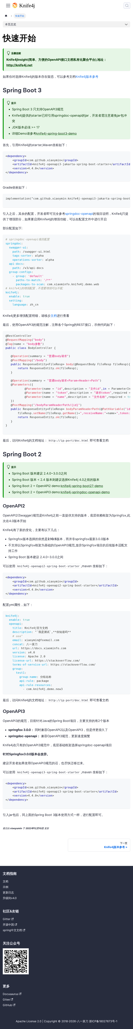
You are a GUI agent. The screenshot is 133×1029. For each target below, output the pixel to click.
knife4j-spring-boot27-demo (82, 486)
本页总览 (10, 24)
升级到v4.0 (10, 898)
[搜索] (127, 5)
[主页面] (6, 16)
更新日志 (8, 892)
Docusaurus (10, 994)
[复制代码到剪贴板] (126, 156)
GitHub (7, 1005)
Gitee (6, 999)
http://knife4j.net (19, 65)
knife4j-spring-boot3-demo (56, 133)
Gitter (6, 919)
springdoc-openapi (79, 213)
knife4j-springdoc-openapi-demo (85, 492)
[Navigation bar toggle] (8, 5)
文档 (54, 315)
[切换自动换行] (120, 156)
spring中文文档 (12, 930)
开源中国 (8, 924)
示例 (5, 887)
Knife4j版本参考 (87, 76)
